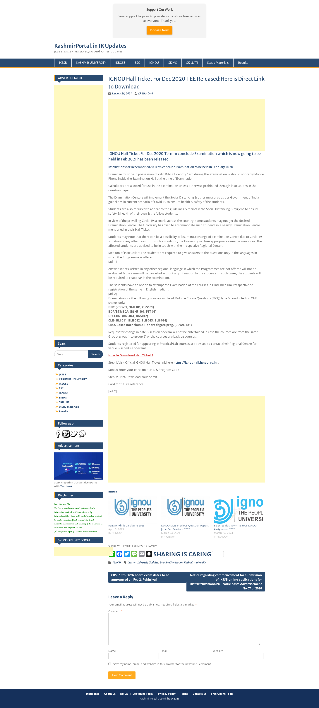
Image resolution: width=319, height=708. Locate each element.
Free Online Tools (222, 694)
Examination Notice (171, 562)
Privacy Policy (167, 694)
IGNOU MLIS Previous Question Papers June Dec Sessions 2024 (185, 527)
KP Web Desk (145, 93)
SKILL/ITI (192, 63)
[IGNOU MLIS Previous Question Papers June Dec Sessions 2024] (185, 510)
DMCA (124, 694)
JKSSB (63, 63)
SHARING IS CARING (182, 554)
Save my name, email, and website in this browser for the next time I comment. (162, 664)
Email (164, 651)
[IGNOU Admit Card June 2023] (132, 510)
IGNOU (154, 63)
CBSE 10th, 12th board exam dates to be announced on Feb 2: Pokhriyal (140, 577)
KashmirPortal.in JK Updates (90, 45)
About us (110, 694)
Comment (115, 611)
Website (218, 651)
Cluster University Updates (143, 562)
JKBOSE (120, 63)
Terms (184, 694)
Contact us (199, 694)
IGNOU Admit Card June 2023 (126, 525)
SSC (137, 63)
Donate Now (159, 30)
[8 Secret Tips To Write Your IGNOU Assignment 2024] (238, 510)
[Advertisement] (186, 125)
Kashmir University (195, 562)
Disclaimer (92, 694)
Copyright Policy (143, 694)
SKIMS (172, 63)
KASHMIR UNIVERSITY (91, 63)
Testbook (66, 486)
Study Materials (218, 63)
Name (112, 651)
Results (243, 63)
